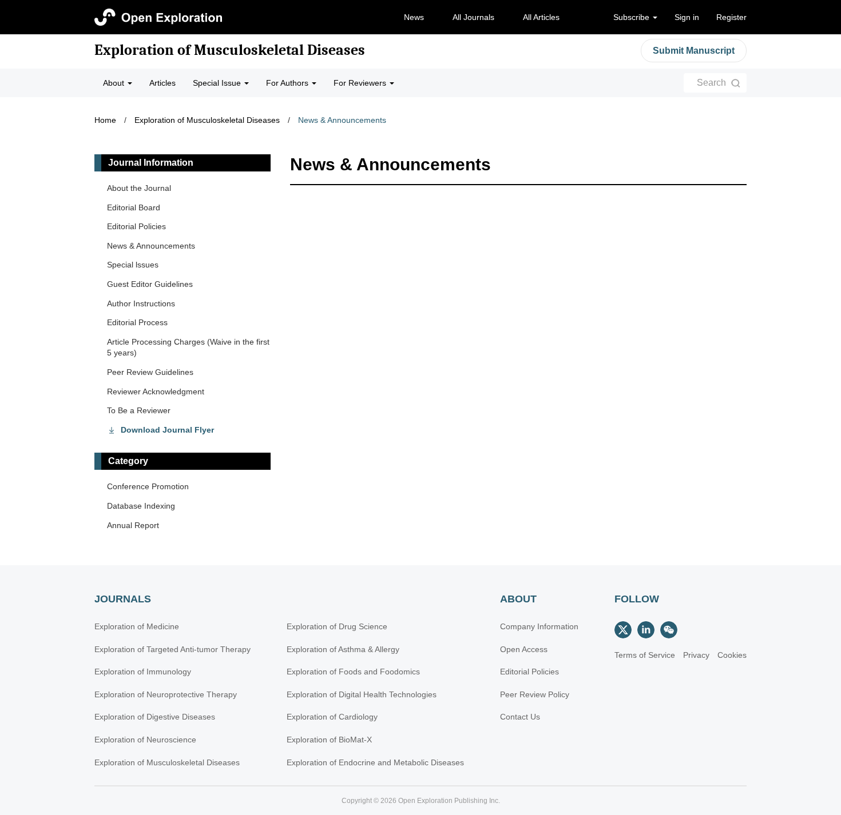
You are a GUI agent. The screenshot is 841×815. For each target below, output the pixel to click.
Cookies (732, 655)
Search (711, 82)
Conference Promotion (148, 486)
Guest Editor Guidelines (150, 284)
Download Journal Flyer (167, 429)
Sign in (687, 17)
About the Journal (139, 188)
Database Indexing (141, 505)
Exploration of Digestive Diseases (154, 716)
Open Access (524, 649)
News (414, 17)
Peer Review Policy (534, 694)
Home (105, 120)
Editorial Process (137, 322)
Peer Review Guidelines (150, 372)
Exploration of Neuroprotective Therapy (165, 694)
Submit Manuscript (694, 50)
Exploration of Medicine (136, 626)
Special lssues (132, 264)
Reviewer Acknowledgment (155, 391)
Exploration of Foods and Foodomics (353, 671)
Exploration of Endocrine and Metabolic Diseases (375, 762)
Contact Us (520, 716)
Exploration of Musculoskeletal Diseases (229, 50)
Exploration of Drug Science (337, 626)
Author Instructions (141, 303)
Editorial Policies (136, 226)
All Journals (473, 17)
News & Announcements (342, 120)
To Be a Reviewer (138, 410)
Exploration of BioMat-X (329, 739)
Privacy (696, 655)
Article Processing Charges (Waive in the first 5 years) (188, 347)
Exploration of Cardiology (332, 716)
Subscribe (632, 17)
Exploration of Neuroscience (145, 739)
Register (731, 17)
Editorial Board (133, 207)
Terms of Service (644, 655)
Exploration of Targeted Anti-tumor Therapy (172, 649)
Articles (162, 82)
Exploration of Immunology (142, 671)
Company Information (539, 626)
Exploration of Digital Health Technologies (362, 694)
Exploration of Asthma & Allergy (343, 649)
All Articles (541, 17)
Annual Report (133, 525)
